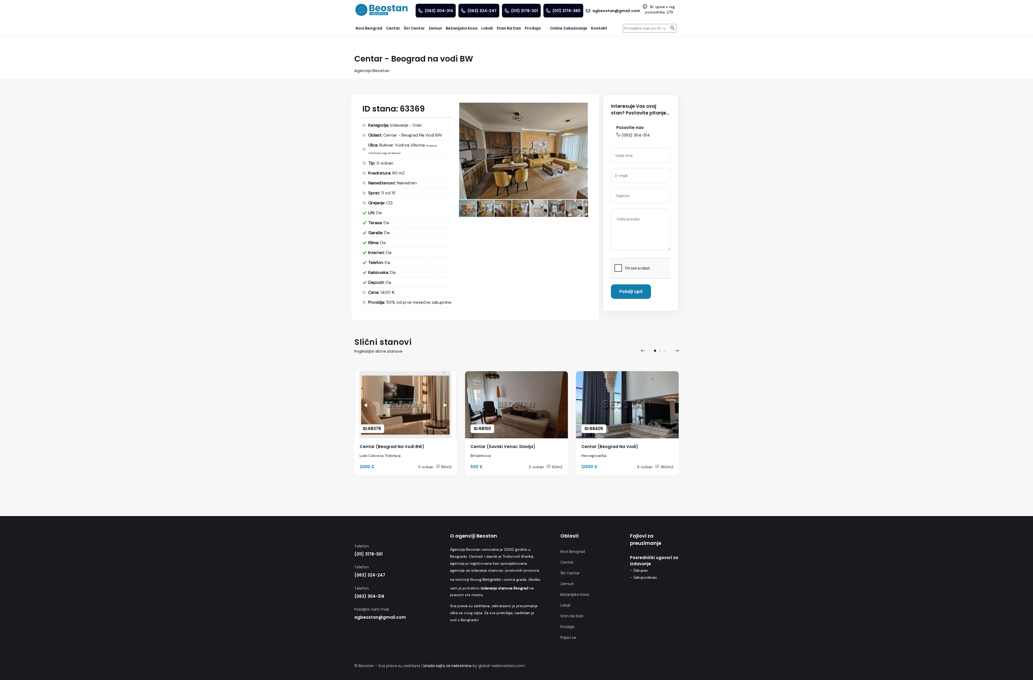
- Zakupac (639, 570)
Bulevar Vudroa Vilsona (402, 145)
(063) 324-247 (369, 575)
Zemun (567, 583)
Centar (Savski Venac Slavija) (502, 446)
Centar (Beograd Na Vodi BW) (392, 446)
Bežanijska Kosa (574, 594)
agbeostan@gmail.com (380, 617)
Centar (567, 562)
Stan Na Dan (571, 616)
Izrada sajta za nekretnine (447, 665)
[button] (583, 107)
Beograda (492, 579)
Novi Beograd (572, 551)
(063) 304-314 (635, 135)
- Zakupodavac (643, 577)
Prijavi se (568, 637)
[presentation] (643, 351)
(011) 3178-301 (368, 554)
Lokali (565, 605)
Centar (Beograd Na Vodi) (609, 446)
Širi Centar (570, 573)
